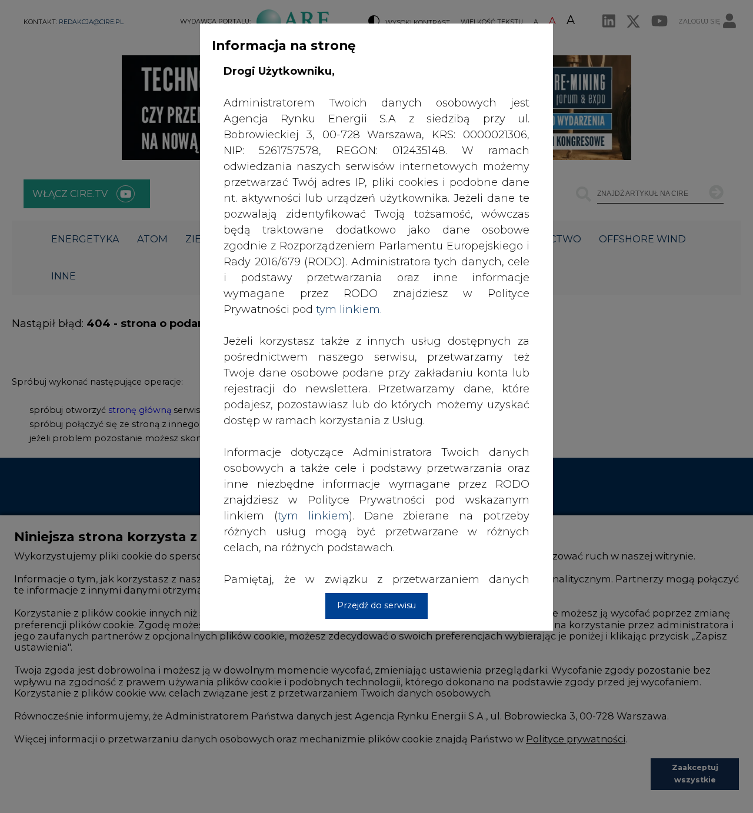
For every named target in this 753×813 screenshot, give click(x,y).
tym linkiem (313, 515)
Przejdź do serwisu (376, 605)
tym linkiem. (349, 309)
